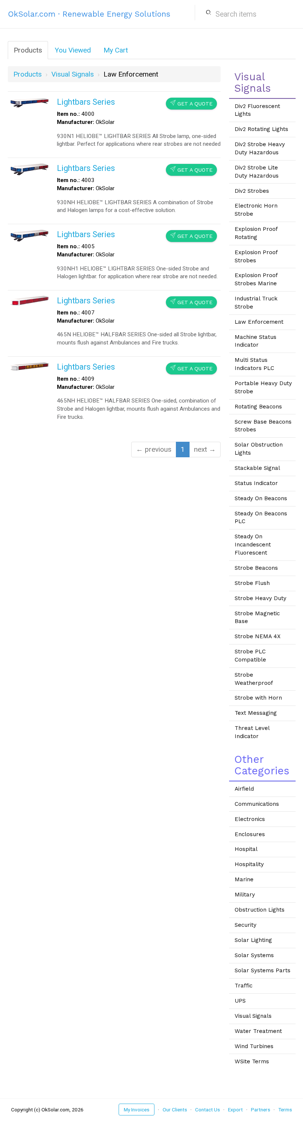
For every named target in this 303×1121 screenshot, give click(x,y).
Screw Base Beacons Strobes (263, 425)
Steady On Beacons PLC (261, 517)
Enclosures (250, 834)
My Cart (115, 50)
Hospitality (249, 864)
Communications (257, 804)
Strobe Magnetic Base (257, 617)
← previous (153, 449)
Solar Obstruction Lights (259, 448)
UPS (240, 1000)
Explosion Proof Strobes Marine (256, 279)
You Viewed (73, 50)
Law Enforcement (259, 322)
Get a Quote (191, 103)
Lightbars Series (86, 102)
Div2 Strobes (252, 191)
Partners (260, 1109)
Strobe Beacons (256, 568)
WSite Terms (252, 1061)
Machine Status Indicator (255, 341)
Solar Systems (254, 955)
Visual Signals (253, 1016)
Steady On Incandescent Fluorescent (253, 544)
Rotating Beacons (258, 406)
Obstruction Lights (260, 909)
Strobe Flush (252, 583)
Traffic (243, 985)
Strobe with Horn (258, 697)
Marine (244, 879)
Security (245, 925)
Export (235, 1109)
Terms (285, 1109)
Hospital (246, 849)
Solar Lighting (253, 940)
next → (205, 449)
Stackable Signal (257, 468)
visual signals (72, 74)
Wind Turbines (254, 1046)
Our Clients (175, 1109)
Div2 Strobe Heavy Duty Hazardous (260, 148)
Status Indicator (256, 483)
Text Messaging (256, 713)
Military (245, 894)
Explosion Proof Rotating (256, 233)
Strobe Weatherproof (254, 678)
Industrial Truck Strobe (256, 302)
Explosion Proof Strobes (256, 256)
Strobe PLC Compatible (250, 655)
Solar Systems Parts (262, 970)
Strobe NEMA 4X (257, 636)
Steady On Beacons (261, 498)
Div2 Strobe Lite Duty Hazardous (257, 171)
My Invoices (136, 1109)
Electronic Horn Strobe (256, 209)
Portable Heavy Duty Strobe (263, 387)
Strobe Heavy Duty (260, 598)
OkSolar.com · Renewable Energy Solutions (89, 13)
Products (28, 50)
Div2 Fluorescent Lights (257, 110)
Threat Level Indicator (252, 732)
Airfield (244, 788)
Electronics (250, 819)
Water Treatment (258, 1031)
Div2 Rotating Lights (261, 129)
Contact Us (207, 1109)
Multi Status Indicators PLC (254, 364)
